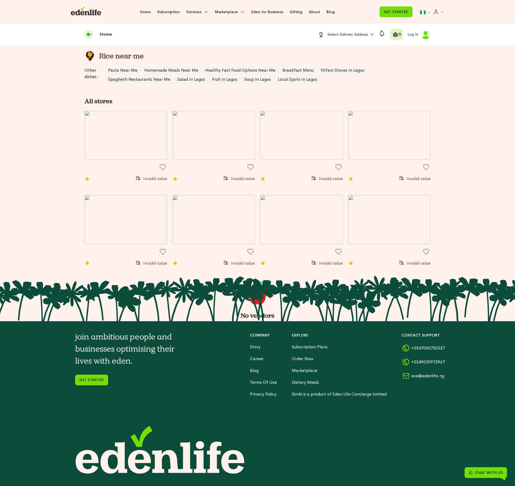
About (314, 11)
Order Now (302, 358)
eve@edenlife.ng (425, 376)
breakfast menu (298, 70)
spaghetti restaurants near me (139, 79)
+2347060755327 (425, 348)
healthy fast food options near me (240, 70)
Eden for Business (267, 11)
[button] (425, 12)
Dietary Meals (305, 382)
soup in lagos (257, 79)
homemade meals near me (171, 70)
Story (255, 347)
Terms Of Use (263, 382)
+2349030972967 (425, 362)
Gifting (296, 11)
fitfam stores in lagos (342, 70)
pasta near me (122, 70)
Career (257, 358)
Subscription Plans (310, 347)
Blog (330, 11)
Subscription (168, 11)
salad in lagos (191, 79)
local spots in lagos (297, 79)
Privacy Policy (263, 394)
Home (145, 11)
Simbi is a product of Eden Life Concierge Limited (339, 394)
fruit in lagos (224, 79)
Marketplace (304, 370)
